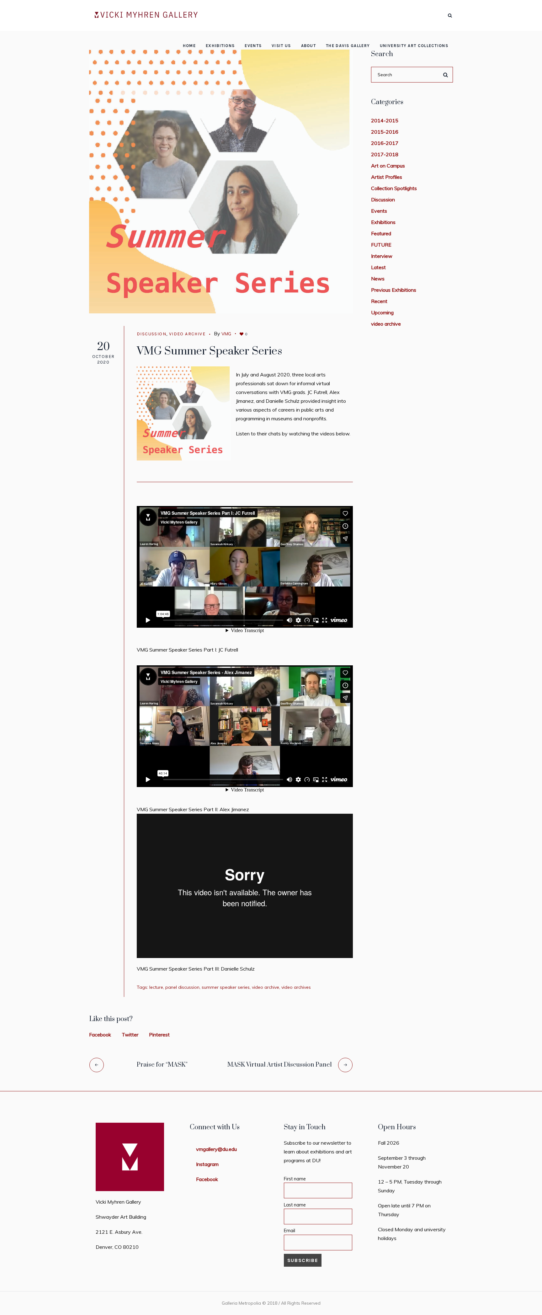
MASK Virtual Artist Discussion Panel (279, 1065)
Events (379, 211)
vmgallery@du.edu (216, 1149)
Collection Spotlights (394, 188)
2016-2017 (384, 143)
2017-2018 (384, 154)
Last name (295, 1205)
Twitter (130, 1034)
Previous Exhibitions (393, 290)
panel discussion (182, 987)
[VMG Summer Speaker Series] (221, 181)
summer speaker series (226, 987)
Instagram (207, 1164)
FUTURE (381, 245)
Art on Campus (388, 165)
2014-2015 (384, 120)
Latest (378, 267)
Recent (379, 301)
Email (289, 1230)
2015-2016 (384, 132)
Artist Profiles (386, 177)
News (378, 278)
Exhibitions (383, 222)
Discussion (151, 334)
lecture (156, 987)
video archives (296, 987)
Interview (381, 256)
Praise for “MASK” (162, 1065)
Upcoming (382, 312)
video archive (187, 334)
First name (295, 1179)
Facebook (100, 1034)
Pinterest (159, 1034)
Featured (381, 233)
